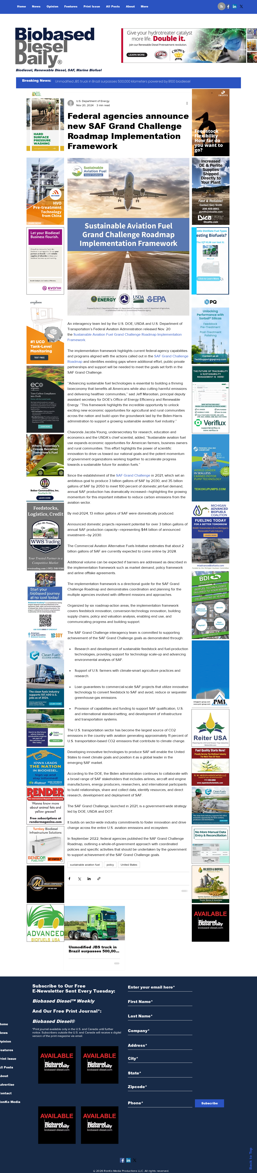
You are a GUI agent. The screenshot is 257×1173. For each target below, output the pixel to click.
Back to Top (251, 1159)
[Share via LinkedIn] (89, 879)
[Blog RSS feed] (221, 6)
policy (110, 864)
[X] (241, 6)
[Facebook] (227, 6)
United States (129, 864)
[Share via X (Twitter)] (79, 879)
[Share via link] (99, 879)
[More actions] (187, 103)
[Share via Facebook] (69, 879)
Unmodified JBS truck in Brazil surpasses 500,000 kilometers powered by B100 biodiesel (93, 949)
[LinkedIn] (234, 6)
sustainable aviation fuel (85, 864)
